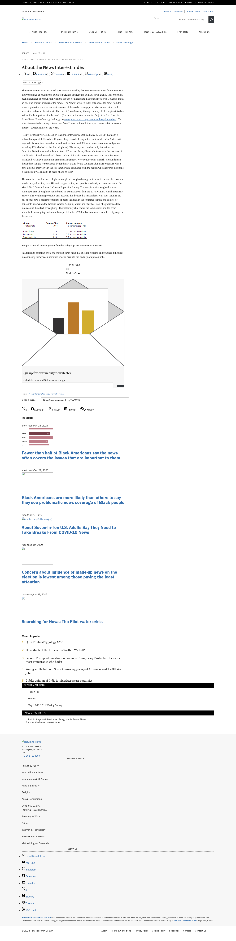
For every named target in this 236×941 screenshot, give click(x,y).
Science (26, 823)
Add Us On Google (32, 82)
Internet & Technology (33, 829)
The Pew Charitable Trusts (185, 920)
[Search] (211, 19)
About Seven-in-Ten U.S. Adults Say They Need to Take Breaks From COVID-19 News (69, 530)
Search (157, 18)
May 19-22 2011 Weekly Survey (45, 705)
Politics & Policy (30, 765)
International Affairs (32, 772)
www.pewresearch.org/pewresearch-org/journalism (90, 119)
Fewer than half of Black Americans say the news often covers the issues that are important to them (71, 455)
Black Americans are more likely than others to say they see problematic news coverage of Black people (73, 500)
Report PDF (34, 691)
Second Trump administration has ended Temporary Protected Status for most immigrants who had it (73, 660)
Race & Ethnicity (30, 785)
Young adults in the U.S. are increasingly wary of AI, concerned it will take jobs (73, 671)
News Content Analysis (39, 393)
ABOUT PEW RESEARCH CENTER (36, 917)
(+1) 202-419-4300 (31, 756)
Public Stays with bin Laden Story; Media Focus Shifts (53, 59)
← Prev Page (73, 264)
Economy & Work (31, 816)
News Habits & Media (33, 836)
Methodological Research (35, 843)
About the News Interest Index (44, 722)
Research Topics (37, 31)
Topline (32, 698)
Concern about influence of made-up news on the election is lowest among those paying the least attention (69, 577)
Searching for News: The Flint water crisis (62, 621)
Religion (26, 792)
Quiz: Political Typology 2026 (44, 642)
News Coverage (58, 393)
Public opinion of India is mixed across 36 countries (59, 681)
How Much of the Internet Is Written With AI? (56, 650)
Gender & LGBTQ (31, 805)
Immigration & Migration (35, 779)
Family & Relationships (34, 809)
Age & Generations (32, 798)
